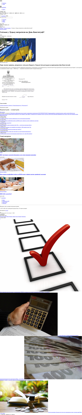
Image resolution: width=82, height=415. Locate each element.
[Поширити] (1, 37)
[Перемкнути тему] (1, 12)
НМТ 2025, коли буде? (6, 194)
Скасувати (2, 214)
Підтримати (2, 112)
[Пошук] (5, 12)
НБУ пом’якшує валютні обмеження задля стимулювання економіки (18, 155)
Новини (10, 216)
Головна (1, 28)
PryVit (7, 210)
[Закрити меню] (7, 16)
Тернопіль (23, 216)
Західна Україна (7, 28)
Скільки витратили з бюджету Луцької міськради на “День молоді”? (14, 105)
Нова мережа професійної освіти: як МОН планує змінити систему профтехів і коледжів (23, 174)
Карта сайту (4, 202)
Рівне (8, 216)
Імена (3, 200)
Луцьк (16, 216)
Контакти (4, 203)
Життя (3, 9)
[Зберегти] (3, 37)
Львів (14, 216)
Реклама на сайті (5, 201)
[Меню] (1, 1)
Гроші (3, 4)
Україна (19, 216)
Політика (4, 3)
